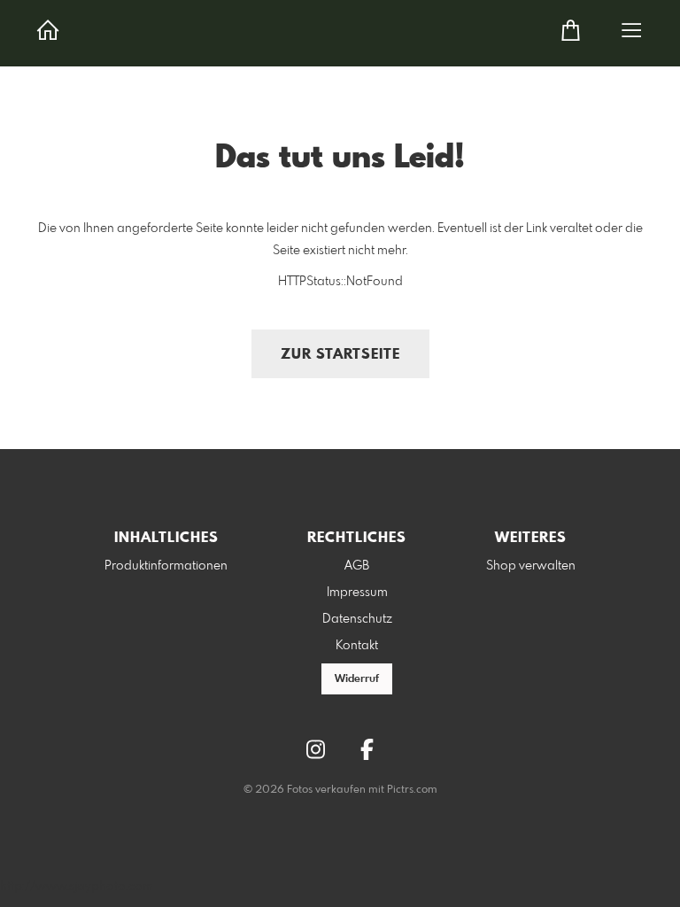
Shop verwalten (531, 566)
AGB (356, 566)
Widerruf (357, 679)
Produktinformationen (166, 566)
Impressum (357, 592)
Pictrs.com (412, 790)
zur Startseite (340, 354)
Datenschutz (357, 619)
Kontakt (357, 646)
